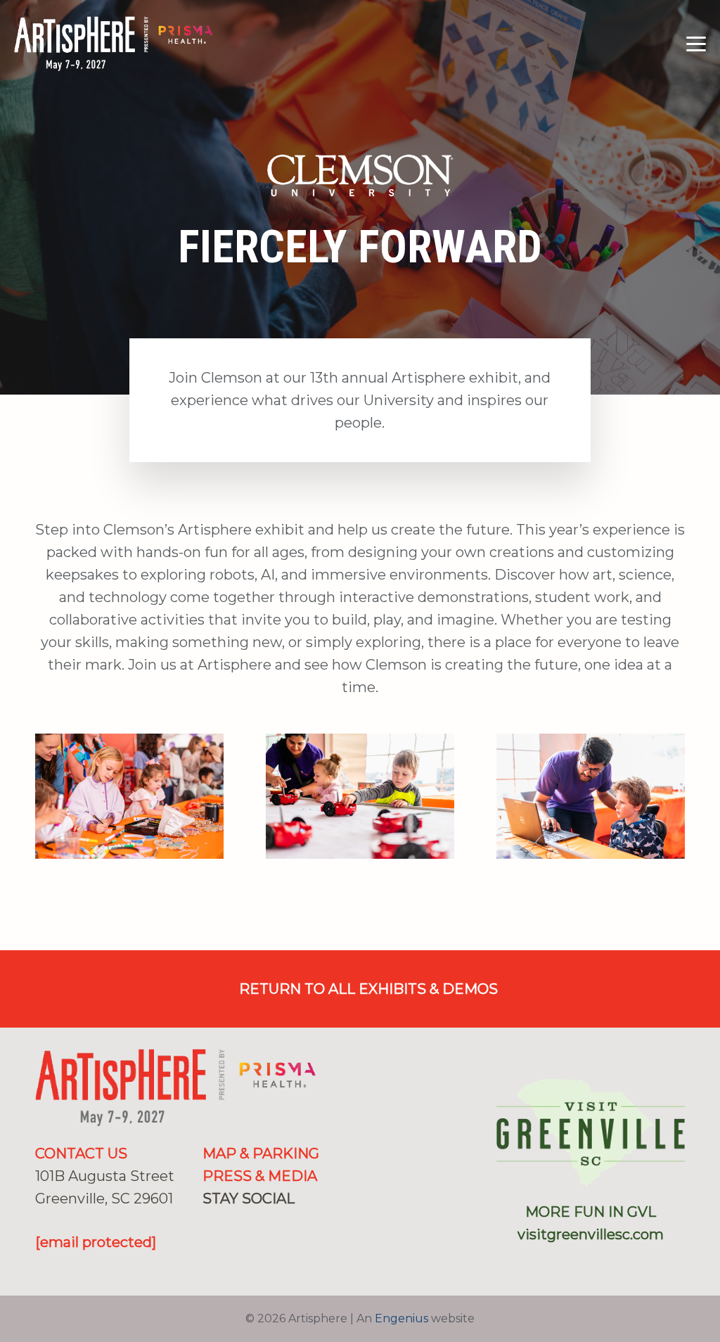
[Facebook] (208, 1223)
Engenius (401, 1318)
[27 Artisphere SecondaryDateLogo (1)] (113, 44)
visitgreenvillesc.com (591, 1234)
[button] (696, 44)
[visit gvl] (590, 1132)
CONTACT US (81, 1153)
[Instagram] (231, 1224)
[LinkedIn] (253, 1223)
